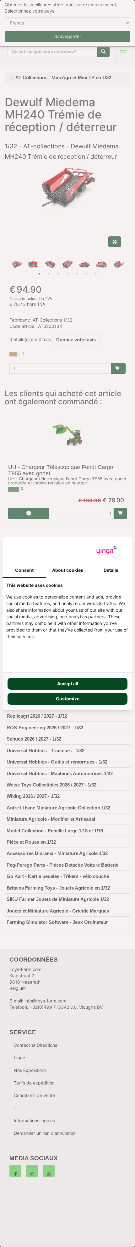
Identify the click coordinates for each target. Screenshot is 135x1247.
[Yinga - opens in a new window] (107, 550)
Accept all (67, 683)
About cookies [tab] (67, 570)
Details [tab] (111, 570)
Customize (67, 698)
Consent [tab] (24, 570)
